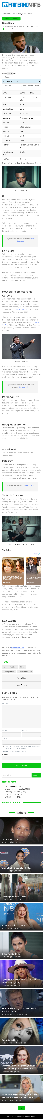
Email (24, 731)
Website (5, 739)
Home (4, 14)
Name (4, 731)
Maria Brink (20, 685)
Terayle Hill (23, 387)
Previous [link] (30, 163)
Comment (5, 703)
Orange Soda (9, 672)
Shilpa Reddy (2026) (13, 797)
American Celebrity (15, 14)
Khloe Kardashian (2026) (15, 794)
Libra (22, 667)
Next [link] (37, 163)
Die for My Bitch (10, 667)
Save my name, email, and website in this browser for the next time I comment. (23, 747)
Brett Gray (29, 485)
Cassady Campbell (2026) (15, 792)
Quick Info (7, 81)
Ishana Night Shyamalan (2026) (17, 789)
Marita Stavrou (23, 678)
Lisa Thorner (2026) (13, 786)
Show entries (10, 73)
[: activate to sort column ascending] (30, 81)
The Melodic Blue (22, 309)
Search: (8, 77)
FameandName (17, 648)
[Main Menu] (35, 5)
